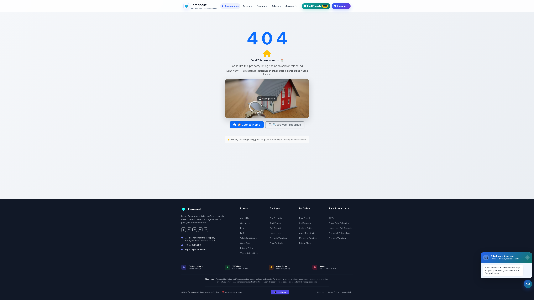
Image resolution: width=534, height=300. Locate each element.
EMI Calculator (276, 228)
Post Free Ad (305, 218)
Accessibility (347, 292)
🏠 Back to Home (249, 124)
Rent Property (276, 223)
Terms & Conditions (249, 253)
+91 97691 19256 (193, 245)
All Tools (333, 218)
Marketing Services (308, 238)
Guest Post (245, 243)
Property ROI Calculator (339, 233)
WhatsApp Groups (248, 238)
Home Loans (275, 233)
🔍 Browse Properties (287, 124)
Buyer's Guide (276, 243)
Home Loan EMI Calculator (341, 228)
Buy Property (276, 218)
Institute (523, 273)
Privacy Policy (246, 248)
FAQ (242, 233)
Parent (501, 273)
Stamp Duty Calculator (339, 223)
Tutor (511, 273)
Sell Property (305, 223)
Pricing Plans (305, 243)
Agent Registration (307, 233)
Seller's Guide (305, 228)
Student (488, 273)
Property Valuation (278, 238)
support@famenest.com (196, 249)
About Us (244, 218)
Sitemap (320, 292)
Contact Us (245, 223)
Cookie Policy (333, 292)
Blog (242, 228)
